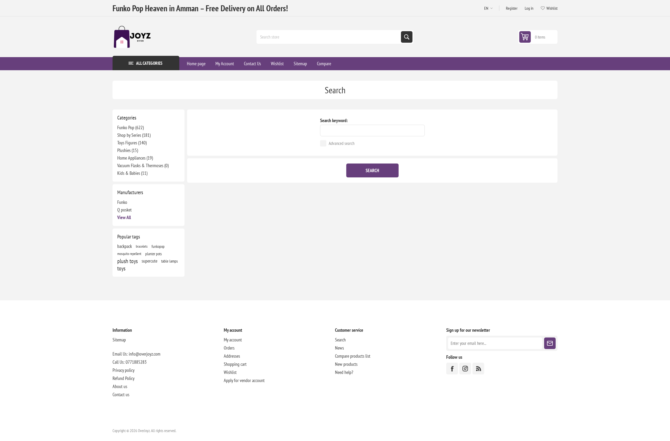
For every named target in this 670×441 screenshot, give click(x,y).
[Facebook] (452, 368)
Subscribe (550, 343)
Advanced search (341, 143)
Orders (229, 348)
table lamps (169, 261)
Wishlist (230, 372)
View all (124, 217)
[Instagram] (465, 368)
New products (346, 364)
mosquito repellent (129, 253)
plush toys (127, 261)
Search (406, 37)
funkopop (158, 246)
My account (233, 340)
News (339, 348)
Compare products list (352, 356)
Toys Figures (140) (132, 143)
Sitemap (119, 340)
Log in (529, 8)
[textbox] (329, 37)
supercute (149, 261)
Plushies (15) (127, 150)
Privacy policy (124, 370)
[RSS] (478, 368)
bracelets (142, 246)
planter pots (153, 253)
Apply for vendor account (244, 380)
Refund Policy (124, 378)
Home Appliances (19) (135, 158)
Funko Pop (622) (130, 127)
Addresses (232, 356)
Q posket (124, 210)
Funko (122, 202)
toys (121, 268)
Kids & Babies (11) (132, 173)
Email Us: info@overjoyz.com (136, 354)
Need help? (344, 372)
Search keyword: (334, 120)
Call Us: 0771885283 (130, 362)
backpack (124, 246)
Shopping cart (235, 364)
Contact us (121, 394)
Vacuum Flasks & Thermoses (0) (143, 165)
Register (511, 8)
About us (120, 386)
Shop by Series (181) (133, 135)
